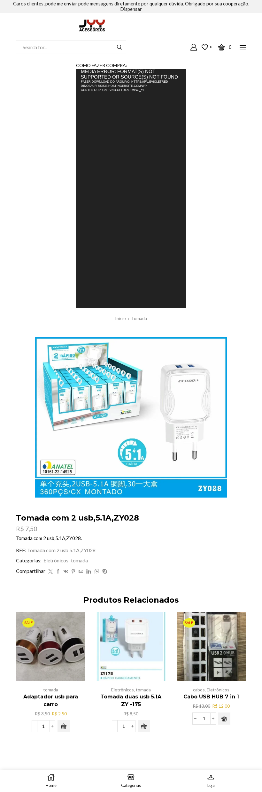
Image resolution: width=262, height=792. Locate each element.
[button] (64, 726)
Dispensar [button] (131, 9)
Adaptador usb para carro (50, 700)
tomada (139, 318)
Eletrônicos (55, 560)
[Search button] (119, 47)
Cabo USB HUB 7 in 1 (211, 697)
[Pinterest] (73, 571)
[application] (131, 188)
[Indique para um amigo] (81, 571)
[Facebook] (58, 571)
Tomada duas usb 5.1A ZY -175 (130, 700)
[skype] (104, 571)
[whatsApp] (97, 571)
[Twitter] (50, 571)
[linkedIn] (89, 571)
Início (120, 318)
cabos (199, 689)
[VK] (66, 571)
